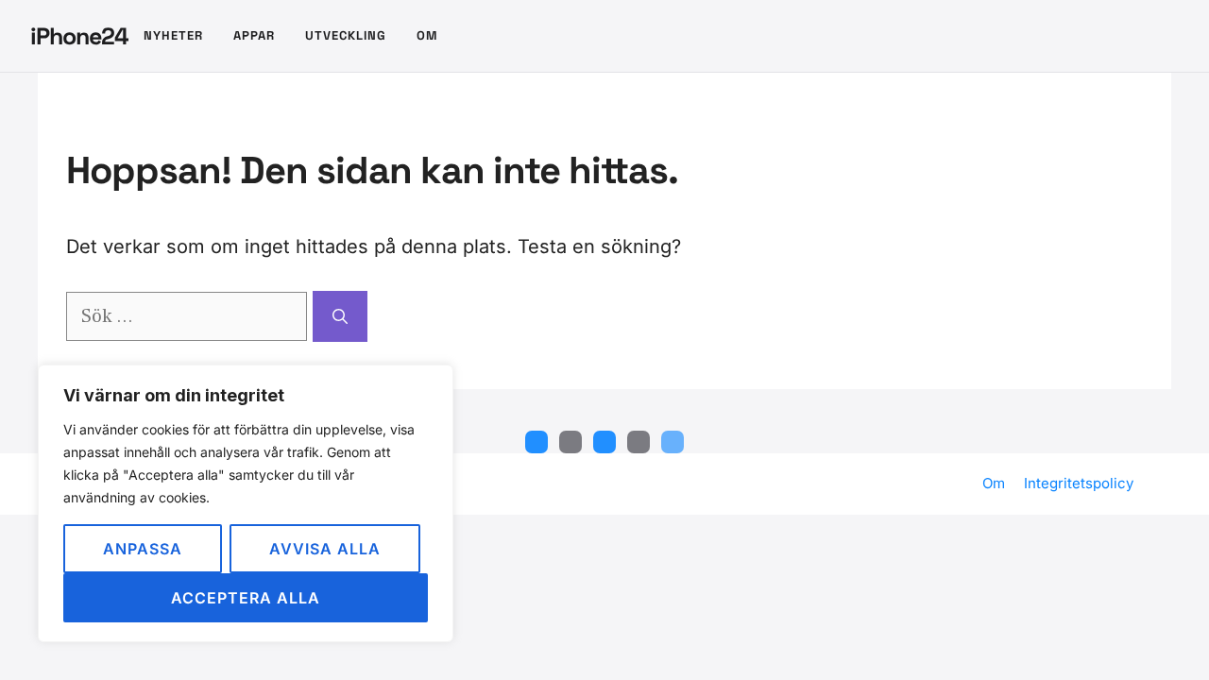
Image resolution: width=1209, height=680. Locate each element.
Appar (254, 35)
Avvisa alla (325, 548)
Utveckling (345, 35)
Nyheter (173, 35)
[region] (245, 503)
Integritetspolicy (1078, 483)
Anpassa (142, 548)
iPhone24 (79, 36)
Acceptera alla (245, 597)
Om (427, 35)
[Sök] (340, 316)
